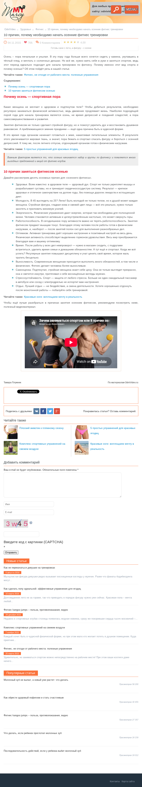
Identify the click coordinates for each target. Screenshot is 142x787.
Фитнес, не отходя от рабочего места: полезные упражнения (61, 74)
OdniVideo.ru (131, 382)
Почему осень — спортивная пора (29, 86)
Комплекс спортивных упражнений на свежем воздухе (34, 627)
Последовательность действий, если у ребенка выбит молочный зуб (42, 750)
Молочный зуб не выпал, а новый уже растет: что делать (36, 679)
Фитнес (40, 29)
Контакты (115, 781)
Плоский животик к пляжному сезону (41, 427)
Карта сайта (128, 781)
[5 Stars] (78, 42)
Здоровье (25, 29)
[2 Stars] (68, 42)
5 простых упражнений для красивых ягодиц (51, 149)
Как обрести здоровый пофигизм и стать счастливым (34, 697)
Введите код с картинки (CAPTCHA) (33, 542)
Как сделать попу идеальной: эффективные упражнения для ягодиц (42, 588)
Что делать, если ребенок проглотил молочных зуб (33, 733)
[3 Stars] (71, 42)
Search (116, 9)
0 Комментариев (50, 42)
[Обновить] (31, 522)
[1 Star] (64, 42)
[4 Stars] (74, 42)
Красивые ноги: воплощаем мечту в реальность (53, 296)
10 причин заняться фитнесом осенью (31, 90)
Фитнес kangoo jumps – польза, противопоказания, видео (36, 609)
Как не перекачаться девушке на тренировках (29, 567)
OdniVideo (10, 29)
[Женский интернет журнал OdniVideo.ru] (26, 12)
